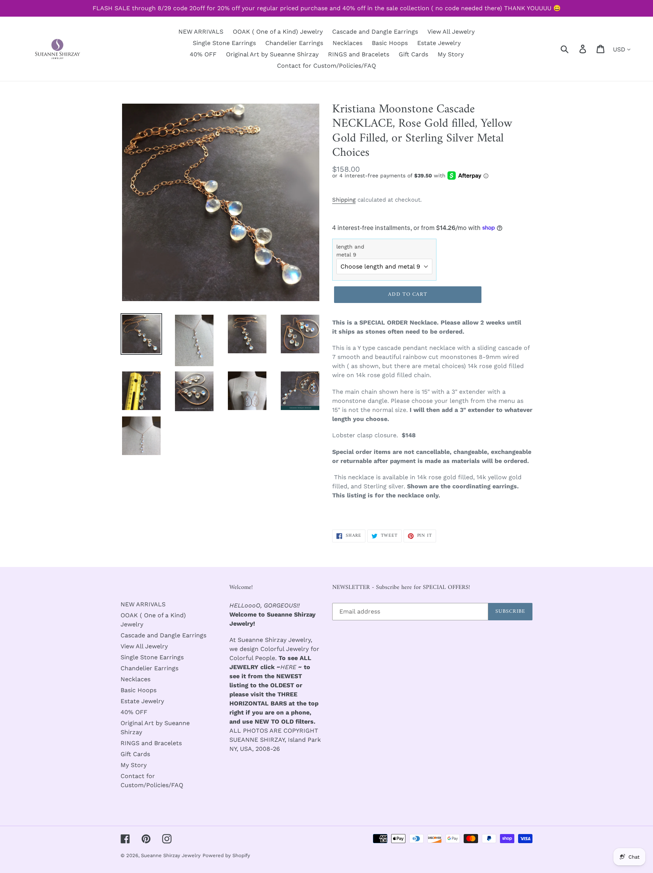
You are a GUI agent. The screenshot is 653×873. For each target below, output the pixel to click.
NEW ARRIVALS (143, 604)
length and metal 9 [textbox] (350, 251)
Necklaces (135, 679)
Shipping (344, 199)
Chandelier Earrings (149, 668)
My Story (134, 765)
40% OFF (134, 712)
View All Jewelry (144, 646)
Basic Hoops (138, 690)
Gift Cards (135, 754)
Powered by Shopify (226, 855)
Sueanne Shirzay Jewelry (171, 855)
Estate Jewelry (142, 701)
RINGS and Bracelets (151, 743)
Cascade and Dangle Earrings (163, 635)
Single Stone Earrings (152, 657)
